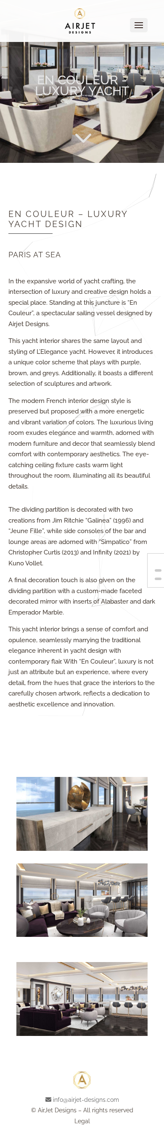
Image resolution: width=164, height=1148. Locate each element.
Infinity (102, 552)
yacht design (88, 650)
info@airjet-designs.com (86, 1099)
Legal (82, 1121)
